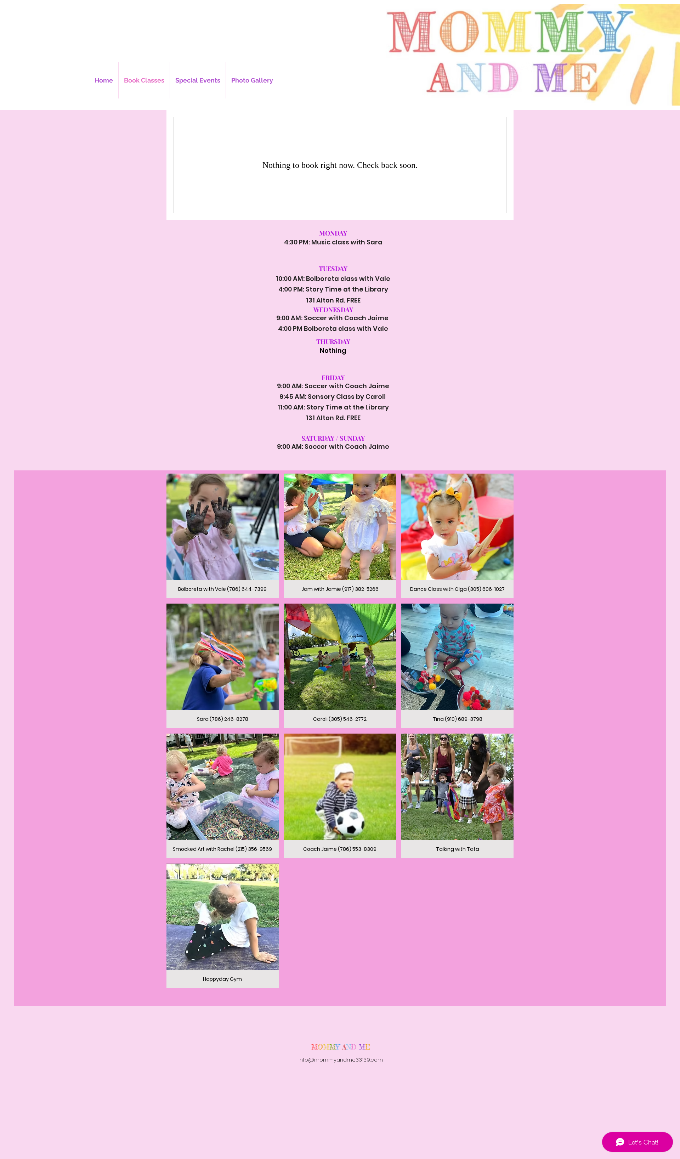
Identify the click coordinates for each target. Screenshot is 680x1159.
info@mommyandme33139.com (341, 1059)
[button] (222, 536)
